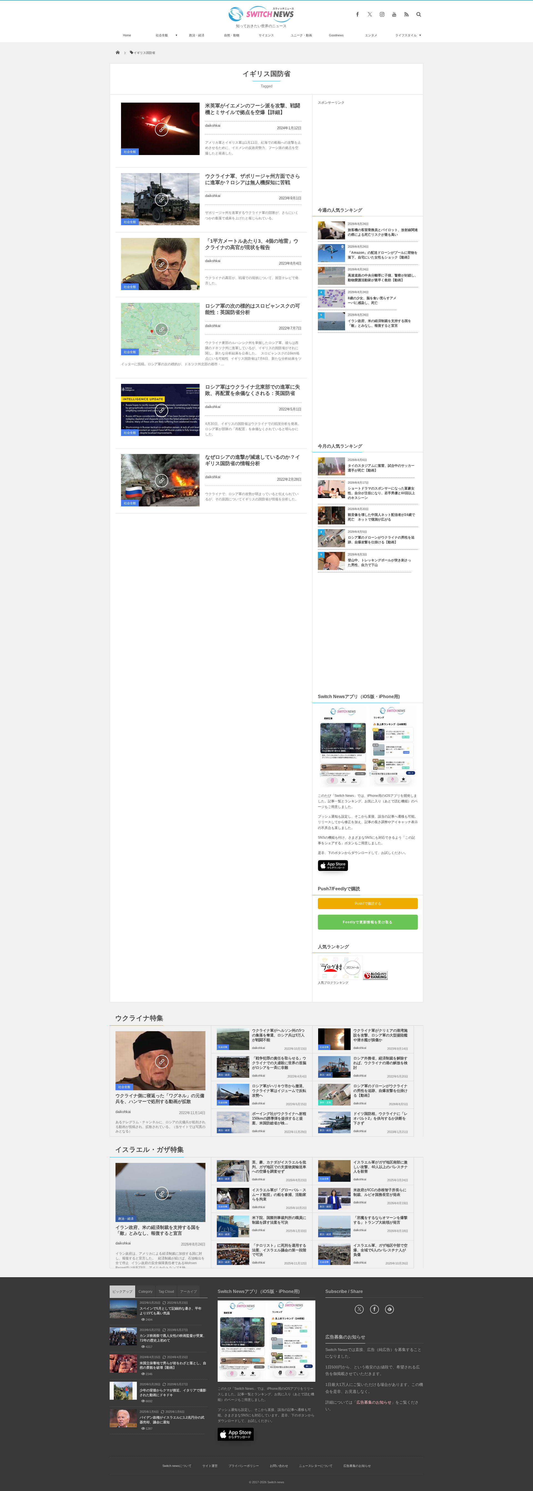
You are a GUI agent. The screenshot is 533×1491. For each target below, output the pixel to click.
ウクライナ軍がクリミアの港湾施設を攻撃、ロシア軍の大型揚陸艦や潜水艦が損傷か (380, 1035)
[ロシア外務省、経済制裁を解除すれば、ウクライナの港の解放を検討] (334, 1067)
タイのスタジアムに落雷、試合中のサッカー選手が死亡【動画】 (381, 468)
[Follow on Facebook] (374, 1309)
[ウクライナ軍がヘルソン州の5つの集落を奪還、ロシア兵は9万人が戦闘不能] (233, 1039)
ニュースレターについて (316, 1465)
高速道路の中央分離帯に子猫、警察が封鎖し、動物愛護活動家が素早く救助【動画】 (383, 277)
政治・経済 (196, 35)
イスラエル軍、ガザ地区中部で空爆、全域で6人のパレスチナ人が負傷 (380, 1250)
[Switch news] (261, 20)
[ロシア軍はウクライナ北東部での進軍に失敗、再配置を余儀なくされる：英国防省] (160, 410)
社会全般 (162, 35)
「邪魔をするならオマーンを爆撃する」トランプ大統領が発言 (380, 1220)
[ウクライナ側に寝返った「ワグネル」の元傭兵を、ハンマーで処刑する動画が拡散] (160, 1061)
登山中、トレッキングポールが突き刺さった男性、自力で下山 (379, 562)
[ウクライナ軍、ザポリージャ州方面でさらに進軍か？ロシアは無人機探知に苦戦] (160, 199)
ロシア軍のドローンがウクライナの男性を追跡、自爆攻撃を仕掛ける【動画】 (381, 540)
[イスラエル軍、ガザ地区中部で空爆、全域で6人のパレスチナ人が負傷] (334, 1254)
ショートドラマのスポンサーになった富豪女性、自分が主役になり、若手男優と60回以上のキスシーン (381, 493)
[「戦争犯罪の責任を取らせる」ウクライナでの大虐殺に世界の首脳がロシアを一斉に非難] (233, 1067)
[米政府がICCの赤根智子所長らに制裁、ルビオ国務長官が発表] (334, 1198)
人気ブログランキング (333, 982)
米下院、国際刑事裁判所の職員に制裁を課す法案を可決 (279, 1220)
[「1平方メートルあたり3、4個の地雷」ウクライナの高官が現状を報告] (160, 264)
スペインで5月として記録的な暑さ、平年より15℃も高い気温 (171, 1311)
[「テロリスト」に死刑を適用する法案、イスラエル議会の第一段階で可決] (233, 1254)
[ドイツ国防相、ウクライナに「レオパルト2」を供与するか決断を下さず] (334, 1122)
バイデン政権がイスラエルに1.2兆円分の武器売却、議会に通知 (172, 1420)
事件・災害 (325, 1102)
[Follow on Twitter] (369, 14)
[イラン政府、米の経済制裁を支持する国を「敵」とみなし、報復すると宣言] (160, 1193)
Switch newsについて (177, 1465)
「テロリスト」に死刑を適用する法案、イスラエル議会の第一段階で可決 (279, 1250)
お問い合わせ (279, 1465)
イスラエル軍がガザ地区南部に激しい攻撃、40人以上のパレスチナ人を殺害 (380, 1167)
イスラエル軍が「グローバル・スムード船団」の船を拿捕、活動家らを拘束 (279, 1194)
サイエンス (266, 35)
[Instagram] (382, 14)
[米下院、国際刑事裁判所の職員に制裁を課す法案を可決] (233, 1226)
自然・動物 (231, 35)
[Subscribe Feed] (406, 14)
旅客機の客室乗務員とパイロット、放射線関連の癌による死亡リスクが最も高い (383, 232)
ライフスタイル (406, 35)
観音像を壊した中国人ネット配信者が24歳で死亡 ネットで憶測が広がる (381, 517)
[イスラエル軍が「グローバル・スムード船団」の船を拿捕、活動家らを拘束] (233, 1198)
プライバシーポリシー (243, 1465)
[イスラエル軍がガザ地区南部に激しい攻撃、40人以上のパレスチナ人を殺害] (334, 1171)
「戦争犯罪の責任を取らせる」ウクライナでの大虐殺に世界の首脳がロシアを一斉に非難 (279, 1063)
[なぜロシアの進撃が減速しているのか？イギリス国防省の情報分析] (160, 480)
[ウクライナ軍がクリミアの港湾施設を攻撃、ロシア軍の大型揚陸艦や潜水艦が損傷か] (334, 1039)
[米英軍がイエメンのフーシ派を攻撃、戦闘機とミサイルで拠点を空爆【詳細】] (160, 129)
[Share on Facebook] (357, 14)
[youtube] (394, 14)
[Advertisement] (368, 155)
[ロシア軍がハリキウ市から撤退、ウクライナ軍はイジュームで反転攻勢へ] (233, 1094)
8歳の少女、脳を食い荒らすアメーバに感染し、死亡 (372, 300)
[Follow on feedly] (389, 1309)
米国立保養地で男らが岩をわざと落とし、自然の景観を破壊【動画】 (173, 1365)
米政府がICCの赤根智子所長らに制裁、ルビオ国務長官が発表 (379, 1192)
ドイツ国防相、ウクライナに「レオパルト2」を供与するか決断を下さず (380, 1118)
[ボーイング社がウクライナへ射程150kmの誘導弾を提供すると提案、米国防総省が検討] (233, 1122)
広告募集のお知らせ (357, 1465)
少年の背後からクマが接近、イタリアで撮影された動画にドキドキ (173, 1392)
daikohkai (212, 125)
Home (127, 35)
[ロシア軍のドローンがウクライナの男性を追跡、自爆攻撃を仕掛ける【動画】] (334, 1094)
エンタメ (371, 35)
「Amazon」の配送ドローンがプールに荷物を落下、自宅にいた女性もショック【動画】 (383, 255)
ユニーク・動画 (301, 35)
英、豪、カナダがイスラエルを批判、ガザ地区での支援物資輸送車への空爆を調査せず (279, 1167)
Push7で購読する (368, 904)
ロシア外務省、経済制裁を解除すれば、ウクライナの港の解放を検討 (380, 1063)
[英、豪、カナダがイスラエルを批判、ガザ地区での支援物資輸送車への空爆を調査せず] (233, 1171)
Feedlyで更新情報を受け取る (368, 922)
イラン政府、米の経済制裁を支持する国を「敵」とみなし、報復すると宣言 (379, 323)
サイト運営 (210, 1465)
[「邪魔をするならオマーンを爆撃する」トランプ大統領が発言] (334, 1226)
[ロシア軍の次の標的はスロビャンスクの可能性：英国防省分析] (160, 329)
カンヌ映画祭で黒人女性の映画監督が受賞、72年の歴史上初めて (173, 1338)
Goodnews (336, 35)
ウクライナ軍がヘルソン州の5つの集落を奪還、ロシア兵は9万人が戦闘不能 (278, 1035)
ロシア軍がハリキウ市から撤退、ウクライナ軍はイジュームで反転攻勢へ (279, 1090)
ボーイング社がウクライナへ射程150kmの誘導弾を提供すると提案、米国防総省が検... (279, 1118)
